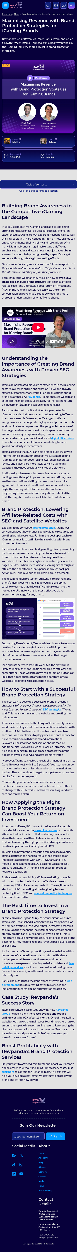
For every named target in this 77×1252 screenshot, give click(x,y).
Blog (40, 1162)
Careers (42, 1176)
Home (41, 1153)
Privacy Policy (45, 1190)
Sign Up (57, 1136)
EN (56, 5)
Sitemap (42, 1167)
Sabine (52, 142)
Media (41, 1181)
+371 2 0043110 (46, 1234)
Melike (16, 142)
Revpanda (7, 14)
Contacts (42, 1171)
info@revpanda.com (48, 1237)
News (16, 14)
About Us (43, 1157)
